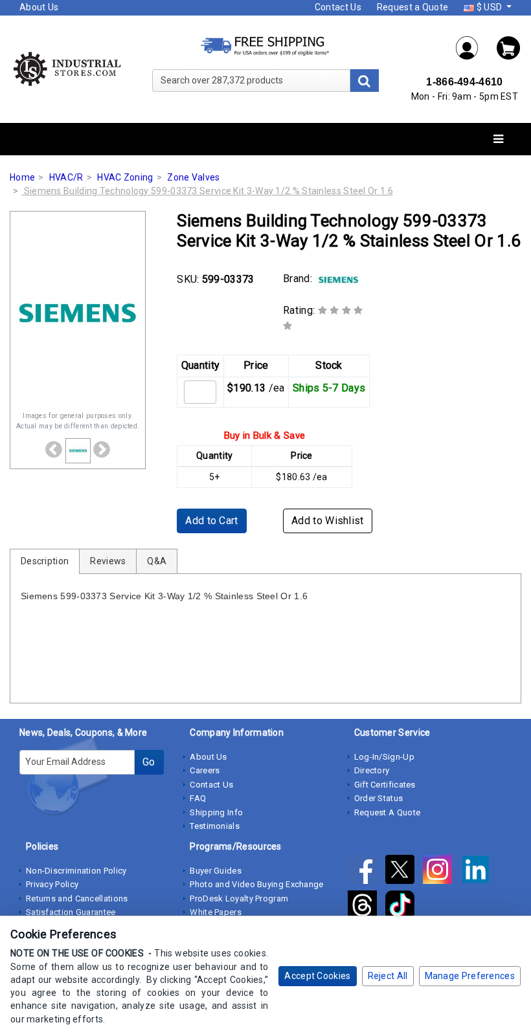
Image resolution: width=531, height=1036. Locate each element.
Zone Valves (193, 177)
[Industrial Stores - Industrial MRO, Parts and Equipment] (66, 68)
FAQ (198, 798)
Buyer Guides (216, 871)
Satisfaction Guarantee (71, 912)
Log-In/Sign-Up (384, 757)
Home (22, 177)
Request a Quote (413, 7)
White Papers (216, 912)
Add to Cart (211, 520)
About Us (38, 7)
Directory (372, 770)
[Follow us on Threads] (366, 907)
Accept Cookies (317, 976)
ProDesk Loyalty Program (239, 898)
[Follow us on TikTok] (403, 907)
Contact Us (338, 7)
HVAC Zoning (125, 177)
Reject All (388, 976)
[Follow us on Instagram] (441, 871)
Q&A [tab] (156, 561)
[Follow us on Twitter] (404, 871)
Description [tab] (45, 561)
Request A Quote (387, 812)
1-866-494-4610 (464, 81)
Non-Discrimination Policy (76, 871)
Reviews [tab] (108, 561)
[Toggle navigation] (498, 139)
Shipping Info (216, 812)
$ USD (489, 7)
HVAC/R (66, 177)
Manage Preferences (470, 976)
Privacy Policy (52, 884)
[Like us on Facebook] (366, 871)
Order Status (378, 798)
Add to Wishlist (327, 520)
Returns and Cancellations (77, 898)
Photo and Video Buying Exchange (256, 884)
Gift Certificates (385, 784)
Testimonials (215, 826)
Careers (205, 770)
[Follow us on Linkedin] (479, 871)
